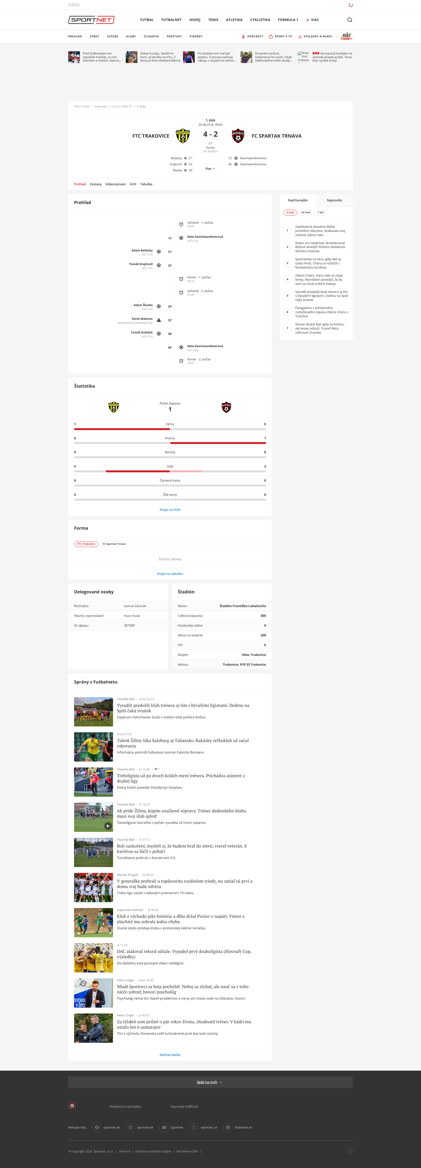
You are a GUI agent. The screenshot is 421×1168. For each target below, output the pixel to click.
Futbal (147, 20)
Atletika (234, 20)
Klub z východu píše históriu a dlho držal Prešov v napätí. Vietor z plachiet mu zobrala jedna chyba (180, 919)
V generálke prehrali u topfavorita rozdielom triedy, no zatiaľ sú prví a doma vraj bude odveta (184, 884)
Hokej (195, 20)
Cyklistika (260, 20)
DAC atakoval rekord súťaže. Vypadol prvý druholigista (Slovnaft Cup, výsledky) (184, 954)
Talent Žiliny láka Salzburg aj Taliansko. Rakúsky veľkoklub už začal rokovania (183, 743)
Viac (209, 168)
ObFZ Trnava (82, 106)
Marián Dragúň (127, 875)
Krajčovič (176, 164)
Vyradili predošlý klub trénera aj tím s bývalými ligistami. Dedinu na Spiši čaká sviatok (183, 708)
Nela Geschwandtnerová (205, 237)
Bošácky (176, 158)
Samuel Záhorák (135, 606)
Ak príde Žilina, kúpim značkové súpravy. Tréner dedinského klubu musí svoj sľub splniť (181, 813)
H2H (133, 184)
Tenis (213, 20)
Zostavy (96, 184)
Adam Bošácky (142, 250)
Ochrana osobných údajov (153, 1151)
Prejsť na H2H (170, 509)
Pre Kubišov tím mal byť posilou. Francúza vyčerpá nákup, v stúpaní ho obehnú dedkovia (217, 57)
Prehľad (80, 184)
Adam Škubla (143, 305)
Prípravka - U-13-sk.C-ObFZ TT (113, 106)
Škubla (177, 170)
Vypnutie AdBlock (184, 1106)
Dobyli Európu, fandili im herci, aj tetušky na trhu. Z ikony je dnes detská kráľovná (160, 57)
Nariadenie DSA (187, 1151)
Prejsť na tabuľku (170, 573)
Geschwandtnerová (253, 158)
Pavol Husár (132, 616)
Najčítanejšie (298, 200)
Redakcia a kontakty (125, 1106)
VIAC (315, 20)
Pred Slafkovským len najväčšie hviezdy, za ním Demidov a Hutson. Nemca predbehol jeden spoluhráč (101, 57)
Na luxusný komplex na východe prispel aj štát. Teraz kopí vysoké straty (332, 57)
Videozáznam (115, 184)
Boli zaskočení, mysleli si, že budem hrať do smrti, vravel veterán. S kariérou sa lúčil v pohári (182, 848)
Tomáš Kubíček (142, 332)
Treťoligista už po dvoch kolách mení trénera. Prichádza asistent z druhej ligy (181, 778)
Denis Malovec (142, 319)
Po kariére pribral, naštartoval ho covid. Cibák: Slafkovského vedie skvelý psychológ (273, 57)
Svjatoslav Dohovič (130, 910)
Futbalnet (172, 20)
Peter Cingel (125, 980)
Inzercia (124, 1151)
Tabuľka (146, 184)
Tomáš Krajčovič (141, 264)
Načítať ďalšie (170, 1055)
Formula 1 (288, 20)
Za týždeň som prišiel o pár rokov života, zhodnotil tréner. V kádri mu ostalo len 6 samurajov (184, 1024)
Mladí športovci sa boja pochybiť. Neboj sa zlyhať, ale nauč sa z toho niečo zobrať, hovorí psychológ (183, 989)
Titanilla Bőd (125, 699)
